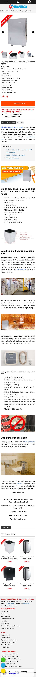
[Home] (18, 6)
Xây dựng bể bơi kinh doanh (9, 640)
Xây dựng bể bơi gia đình (8, 642)
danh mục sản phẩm (8, 609)
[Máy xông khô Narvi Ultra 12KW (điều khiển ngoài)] (9, 551)
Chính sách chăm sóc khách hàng (11, 659)
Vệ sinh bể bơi (5, 647)
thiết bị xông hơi (29, 442)
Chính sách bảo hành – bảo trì (10, 661)
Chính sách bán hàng (8, 651)
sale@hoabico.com (11, 605)
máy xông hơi (21, 269)
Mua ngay (19, 103)
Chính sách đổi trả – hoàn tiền (9, 656)
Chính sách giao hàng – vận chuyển (11, 666)
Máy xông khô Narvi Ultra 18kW (12, 127)
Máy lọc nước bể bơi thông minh (10, 626)
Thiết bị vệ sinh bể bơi (7, 618)
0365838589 (10, 603)
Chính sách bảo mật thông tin (9, 654)
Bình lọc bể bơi (5, 613)
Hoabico (19, 484)
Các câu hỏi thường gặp (8, 663)
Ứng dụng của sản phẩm (12, 158)
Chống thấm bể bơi (6, 645)
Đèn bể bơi (4, 621)
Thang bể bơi (5, 623)
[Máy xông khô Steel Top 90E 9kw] (27, 578)
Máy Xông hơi (14, 11)
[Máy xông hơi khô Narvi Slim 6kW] (9, 578)
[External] (3, 659)
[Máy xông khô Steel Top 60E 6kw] (27, 551)
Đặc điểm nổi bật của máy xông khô (15, 155)
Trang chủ (4, 11)
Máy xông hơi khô (25, 11)
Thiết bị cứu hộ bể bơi (7, 628)
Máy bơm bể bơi (5, 611)
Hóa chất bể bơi (5, 616)
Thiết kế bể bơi (5, 635)
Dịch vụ (3, 632)
